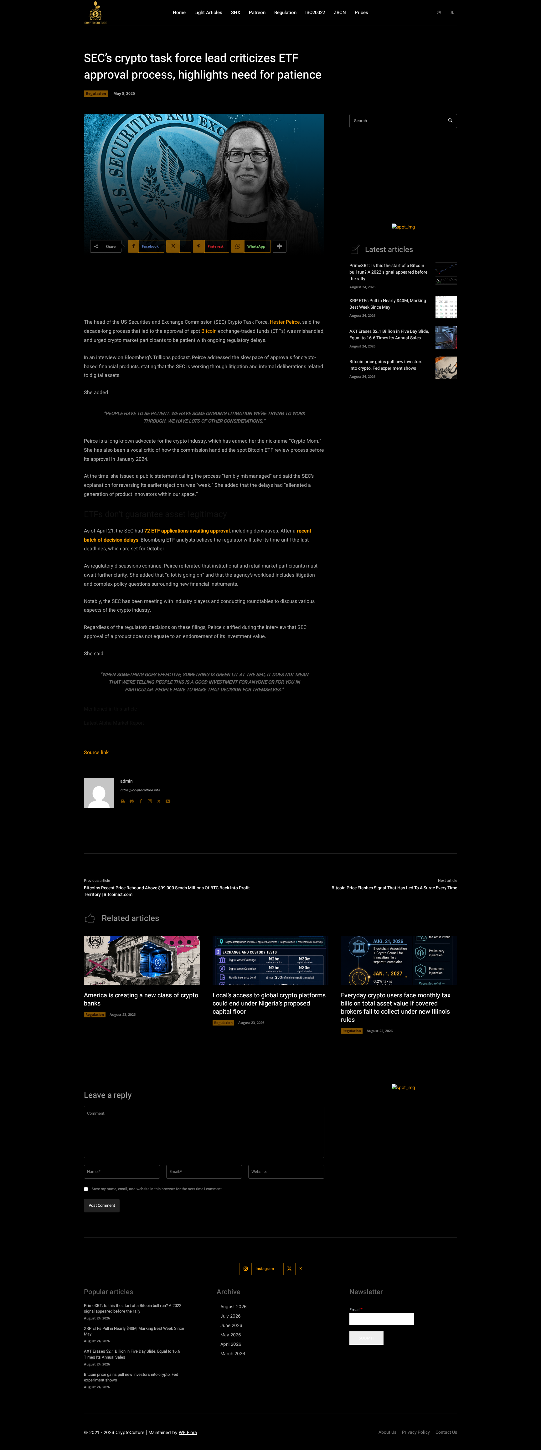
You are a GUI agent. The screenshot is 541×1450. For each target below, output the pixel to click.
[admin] (99, 793)
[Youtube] (168, 800)
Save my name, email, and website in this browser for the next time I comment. (157, 1189)
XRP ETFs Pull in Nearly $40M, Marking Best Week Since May (387, 304)
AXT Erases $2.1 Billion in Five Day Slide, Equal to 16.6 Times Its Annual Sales (389, 334)
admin (126, 781)
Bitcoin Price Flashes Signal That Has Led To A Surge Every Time (394, 888)
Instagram (264, 1269)
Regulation (96, 93)
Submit (366, 1338)
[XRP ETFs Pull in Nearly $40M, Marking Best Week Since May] (446, 307)
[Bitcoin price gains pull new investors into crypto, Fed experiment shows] (446, 368)
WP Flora (188, 1432)
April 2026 (230, 1344)
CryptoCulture (130, 1432)
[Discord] (131, 800)
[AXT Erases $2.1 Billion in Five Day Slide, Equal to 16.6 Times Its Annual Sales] (446, 337)
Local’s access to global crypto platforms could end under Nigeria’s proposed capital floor (269, 1003)
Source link (96, 752)
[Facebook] (140, 800)
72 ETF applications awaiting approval (187, 531)
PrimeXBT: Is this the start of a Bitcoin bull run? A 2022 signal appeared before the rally (388, 272)
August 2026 (233, 1306)
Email (356, 1309)
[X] (452, 13)
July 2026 (230, 1316)
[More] (279, 246)
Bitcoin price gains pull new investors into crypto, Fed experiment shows (385, 365)
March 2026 (232, 1353)
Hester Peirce (285, 322)
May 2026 (230, 1334)
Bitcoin (209, 331)
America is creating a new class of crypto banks (141, 999)
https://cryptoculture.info (140, 790)
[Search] (450, 121)
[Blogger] (122, 800)
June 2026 (231, 1325)
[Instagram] (439, 13)
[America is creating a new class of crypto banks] (142, 960)
